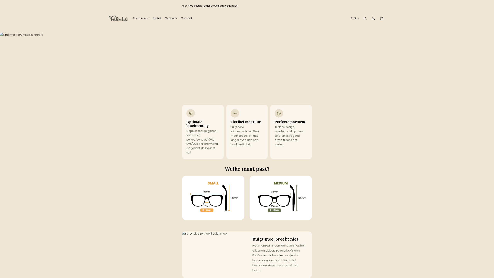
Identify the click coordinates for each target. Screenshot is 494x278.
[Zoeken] (365, 18)
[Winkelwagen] (381, 18)
